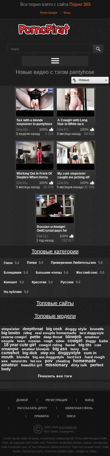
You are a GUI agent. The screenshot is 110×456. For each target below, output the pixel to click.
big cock (54, 328)
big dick (29, 353)
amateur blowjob (35, 349)
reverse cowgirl (14, 337)
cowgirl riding (50, 345)
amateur (9, 365)
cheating (63, 361)
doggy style (76, 329)
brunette (97, 329)
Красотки (42, 282)
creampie (9, 348)
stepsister (10, 329)
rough (48, 341)
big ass (60, 348)
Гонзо (11, 263)
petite (35, 336)
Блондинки (16, 272)
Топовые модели (55, 316)
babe (103, 341)
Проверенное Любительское (77, 263)
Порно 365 (80, 4)
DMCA (71, 416)
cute (98, 345)
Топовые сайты (55, 303)
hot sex (36, 361)
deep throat (53, 337)
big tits (84, 344)
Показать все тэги (55, 376)
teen (21, 341)
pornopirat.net (68, 427)
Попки (35, 263)
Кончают (14, 282)
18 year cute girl (20, 344)
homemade (84, 361)
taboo (60, 341)
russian (34, 341)
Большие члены (52, 272)
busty (74, 349)
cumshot (10, 353)
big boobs (10, 332)
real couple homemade (55, 333)
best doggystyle (92, 333)
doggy (90, 341)
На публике (16, 292)
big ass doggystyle (48, 357)
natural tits (19, 361)
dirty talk (79, 365)
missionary (56, 365)
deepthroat (33, 328)
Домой (22, 400)
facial (70, 345)
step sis (47, 353)
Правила (41, 416)
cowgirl (75, 340)
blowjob (73, 336)
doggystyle (69, 353)
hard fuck (74, 357)
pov (49, 361)
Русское (70, 282)
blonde (23, 357)
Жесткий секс (90, 272)
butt (85, 349)
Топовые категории (55, 251)
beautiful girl (31, 365)
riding (27, 333)
